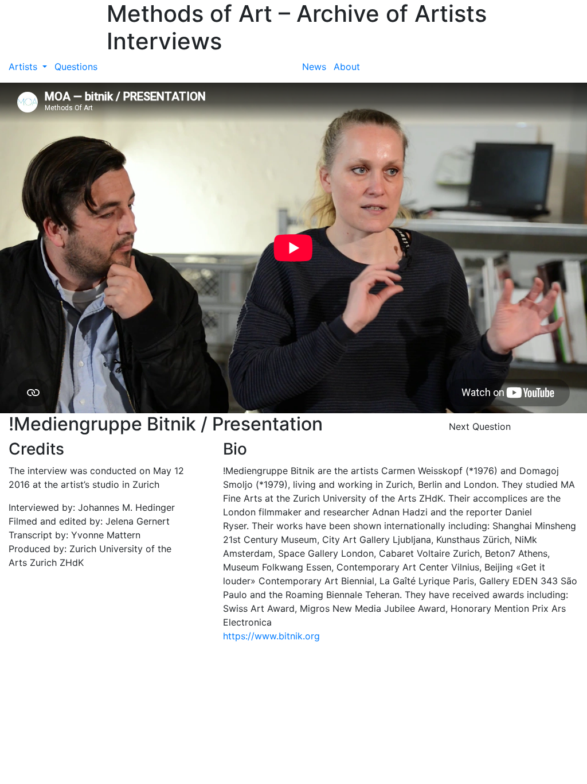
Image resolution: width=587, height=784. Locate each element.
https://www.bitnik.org (271, 636)
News (314, 66)
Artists (24, 66)
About (347, 66)
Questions (75, 66)
